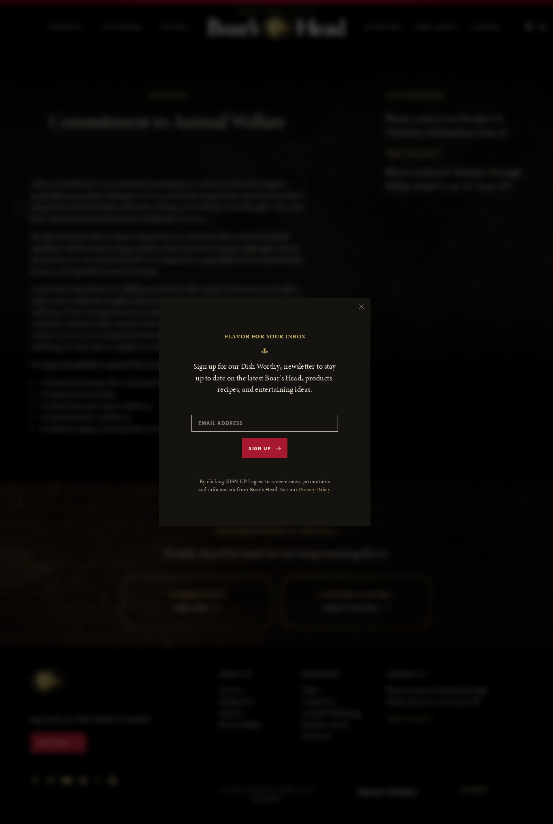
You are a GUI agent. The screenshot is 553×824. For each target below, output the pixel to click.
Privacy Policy (314, 489)
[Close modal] (361, 306)
